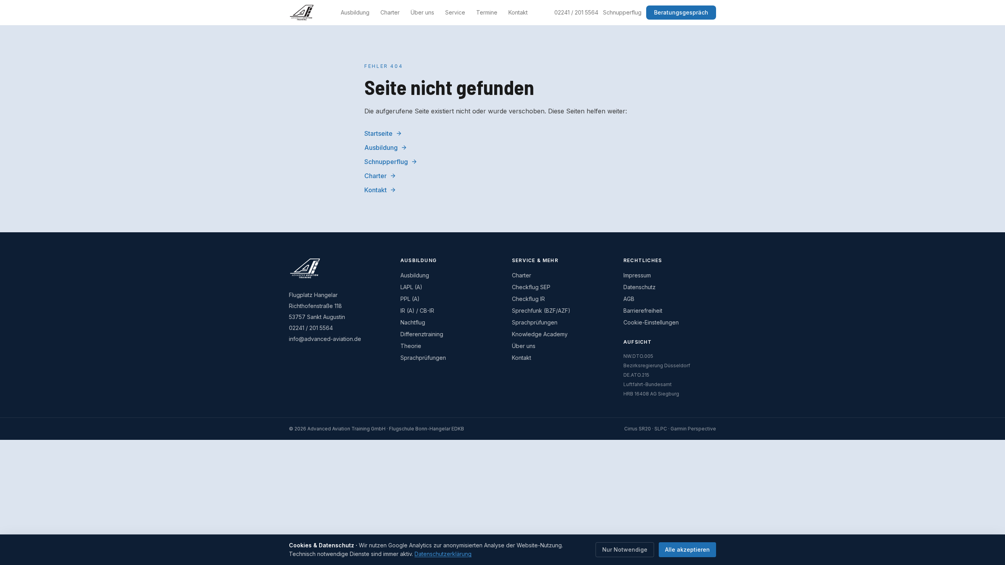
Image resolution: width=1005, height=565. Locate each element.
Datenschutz (639, 287)
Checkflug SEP (531, 287)
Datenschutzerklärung (443, 553)
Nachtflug (412, 322)
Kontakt (518, 12)
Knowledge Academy (540, 334)
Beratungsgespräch (681, 12)
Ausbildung (355, 12)
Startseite (378, 133)
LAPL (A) (411, 287)
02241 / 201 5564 (576, 12)
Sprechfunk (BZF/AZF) (541, 310)
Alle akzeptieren (687, 549)
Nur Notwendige (624, 549)
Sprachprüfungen (423, 357)
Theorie (410, 346)
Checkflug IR (528, 298)
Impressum (637, 275)
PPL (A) (410, 298)
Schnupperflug (622, 12)
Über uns (422, 12)
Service (455, 12)
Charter (390, 12)
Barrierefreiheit (642, 310)
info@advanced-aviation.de (325, 338)
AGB (628, 298)
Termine (486, 12)
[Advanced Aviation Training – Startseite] (301, 12)
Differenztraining (421, 334)
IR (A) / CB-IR (417, 310)
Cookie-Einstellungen (651, 322)
